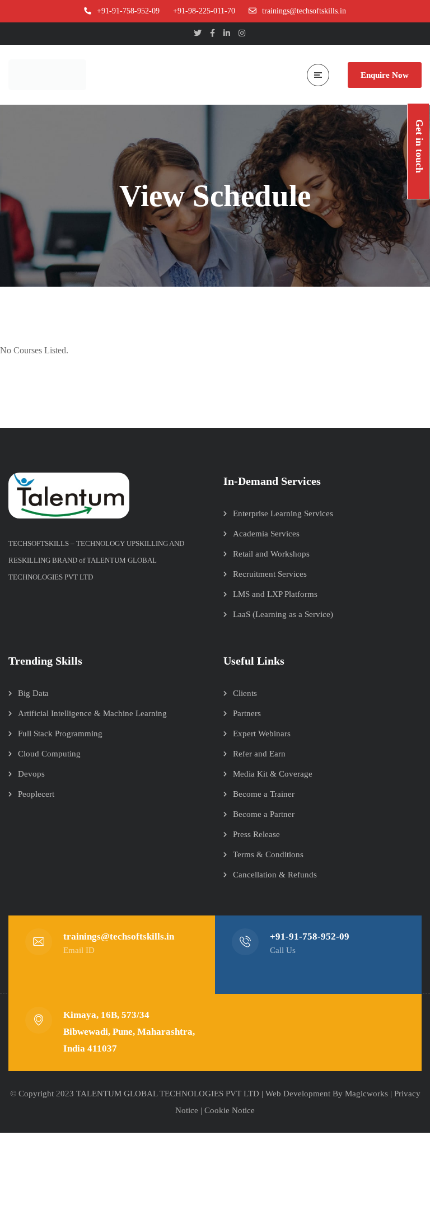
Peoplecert (36, 793)
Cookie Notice (229, 1110)
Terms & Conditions (268, 854)
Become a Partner (264, 814)
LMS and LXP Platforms (275, 594)
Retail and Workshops (271, 553)
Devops (31, 773)
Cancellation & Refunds (275, 874)
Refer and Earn (259, 753)
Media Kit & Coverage (272, 773)
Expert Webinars (262, 733)
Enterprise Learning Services (283, 513)
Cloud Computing (49, 753)
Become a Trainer (264, 793)
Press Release (256, 834)
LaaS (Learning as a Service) (283, 614)
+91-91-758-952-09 (309, 936)
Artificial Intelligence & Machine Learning (92, 713)
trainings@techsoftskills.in (118, 936)
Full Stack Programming (60, 733)
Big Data (33, 693)
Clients (245, 693)
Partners (247, 713)
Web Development (297, 1093)
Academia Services (266, 533)
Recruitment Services (270, 573)
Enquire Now (385, 75)
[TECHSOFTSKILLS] (50, 74)
